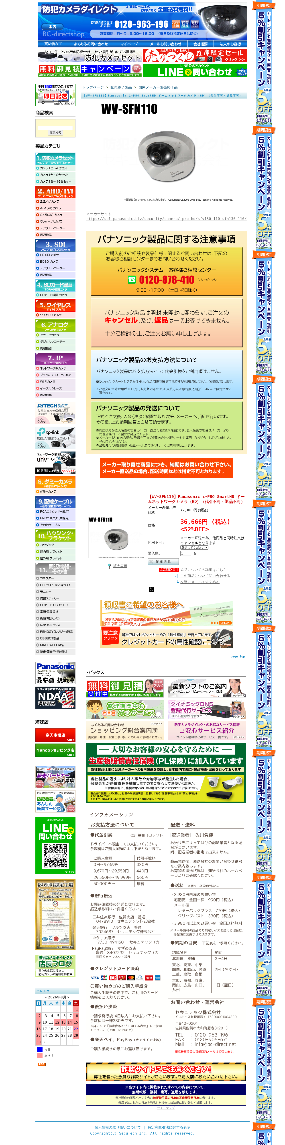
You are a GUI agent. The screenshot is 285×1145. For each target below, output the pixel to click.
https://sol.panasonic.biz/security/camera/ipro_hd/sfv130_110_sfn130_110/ (166, 219)
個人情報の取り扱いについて (118, 1127)
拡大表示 (120, 566)
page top (238, 656)
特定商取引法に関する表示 (169, 1127)
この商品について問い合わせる (205, 576)
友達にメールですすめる (200, 582)
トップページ (93, 87)
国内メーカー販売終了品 (158, 87)
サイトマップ (166, 1108)
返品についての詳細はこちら (203, 570)
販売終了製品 (121, 87)
